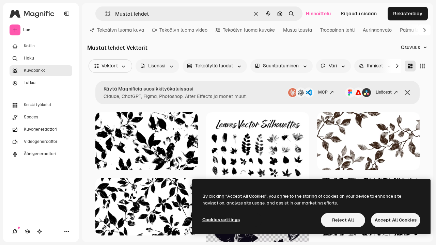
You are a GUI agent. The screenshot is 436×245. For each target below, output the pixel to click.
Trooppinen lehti (337, 30)
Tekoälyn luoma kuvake (249, 30)
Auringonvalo (377, 30)
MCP (323, 92)
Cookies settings (221, 220)
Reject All (343, 220)
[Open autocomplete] (105, 13)
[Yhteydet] (15, 231)
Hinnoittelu (318, 14)
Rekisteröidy (407, 14)
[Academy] (27, 231)
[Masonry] (410, 66)
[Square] (422, 66)
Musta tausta (297, 30)
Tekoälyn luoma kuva (120, 30)
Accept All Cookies (396, 220)
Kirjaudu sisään (359, 14)
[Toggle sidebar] (66, 13)
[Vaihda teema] (39, 231)
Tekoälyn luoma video (183, 30)
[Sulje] (407, 92)
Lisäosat (384, 92)
